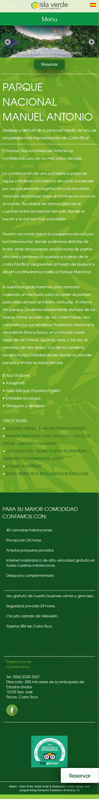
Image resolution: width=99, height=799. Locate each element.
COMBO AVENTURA (24, 466)
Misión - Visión (17, 786)
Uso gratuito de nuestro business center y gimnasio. (50, 595)
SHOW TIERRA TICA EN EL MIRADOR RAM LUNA (47, 473)
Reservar (49, 64)
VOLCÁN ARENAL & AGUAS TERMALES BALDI (45, 428)
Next (91, 41)
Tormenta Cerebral (49, 790)
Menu (49, 19)
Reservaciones (18, 661)
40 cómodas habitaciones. (29, 529)
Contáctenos (17, 666)
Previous (8, 41)
